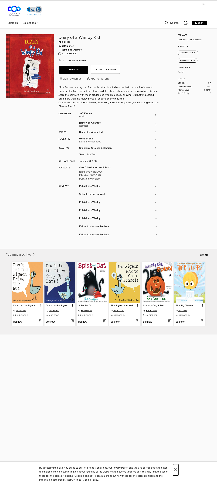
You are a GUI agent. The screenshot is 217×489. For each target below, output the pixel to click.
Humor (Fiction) (187, 60)
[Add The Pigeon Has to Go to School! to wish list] (137, 321)
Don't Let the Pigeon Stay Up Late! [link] (58, 305)
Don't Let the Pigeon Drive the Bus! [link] (25, 305)
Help (204, 4)
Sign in (199, 23)
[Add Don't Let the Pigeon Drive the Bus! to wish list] (40, 321)
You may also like (19, 255)
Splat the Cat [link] (85, 305)
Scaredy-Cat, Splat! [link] (153, 305)
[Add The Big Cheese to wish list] (202, 321)
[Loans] (185, 23)
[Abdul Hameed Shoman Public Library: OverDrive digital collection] (24, 11)
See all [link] (204, 255)
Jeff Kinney (68, 46)
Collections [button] (30, 23)
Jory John (182, 310)
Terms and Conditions (95, 467)
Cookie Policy (90, 479)
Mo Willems (21, 310)
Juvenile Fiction (187, 53)
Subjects (13, 23)
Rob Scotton (86, 310)
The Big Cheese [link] (184, 305)
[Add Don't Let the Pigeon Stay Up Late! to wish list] (72, 321)
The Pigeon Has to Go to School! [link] (123, 305)
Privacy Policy (120, 467)
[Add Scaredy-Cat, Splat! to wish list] (170, 321)
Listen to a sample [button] (105, 69)
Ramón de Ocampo (71, 49)
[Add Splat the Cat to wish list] (105, 321)
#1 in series (64, 42)
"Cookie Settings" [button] (83, 475)
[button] (171, 23)
